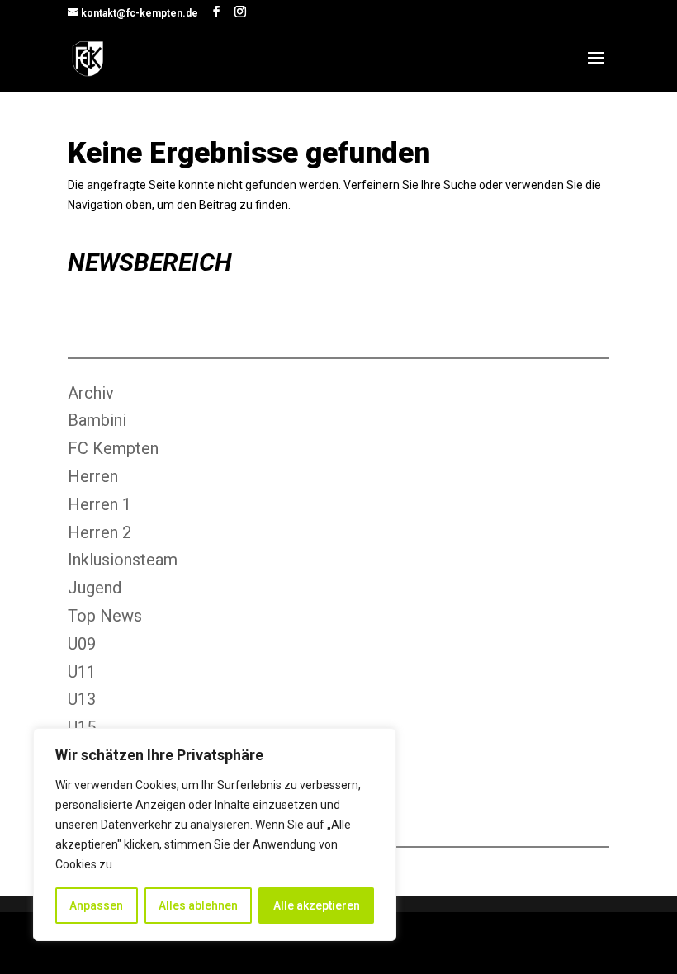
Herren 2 (99, 532)
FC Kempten (113, 448)
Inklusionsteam (123, 560)
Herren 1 (99, 504)
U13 (82, 699)
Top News (105, 616)
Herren (93, 476)
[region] (214, 834)
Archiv (91, 393)
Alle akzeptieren (316, 905)
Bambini (97, 420)
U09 (82, 644)
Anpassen (96, 905)
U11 (82, 672)
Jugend (94, 588)
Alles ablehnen (198, 905)
